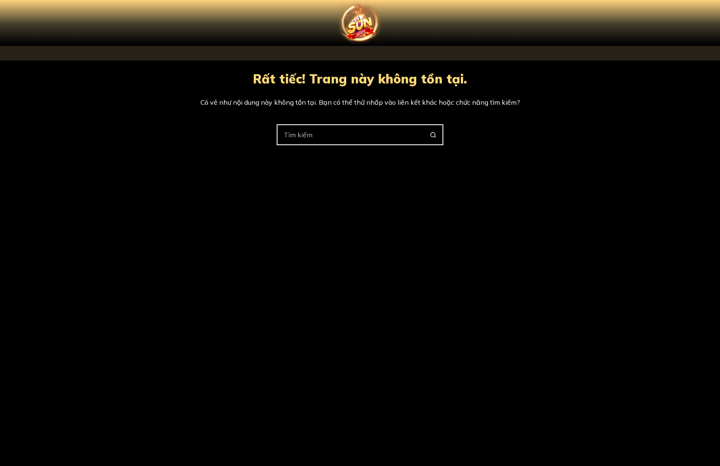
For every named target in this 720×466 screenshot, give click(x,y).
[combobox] (350, 134)
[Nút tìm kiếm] (432, 134)
